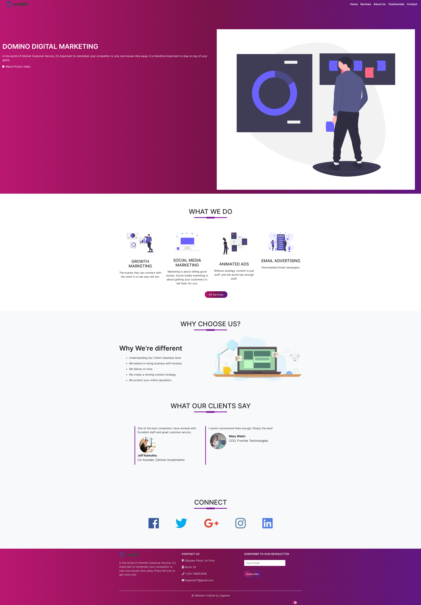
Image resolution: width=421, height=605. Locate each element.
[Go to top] (295, 602)
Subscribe (252, 574)
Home (354, 4)
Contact (412, 4)
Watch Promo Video (17, 66)
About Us (380, 4)
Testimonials (396, 4)
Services (365, 4)
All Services (216, 294)
